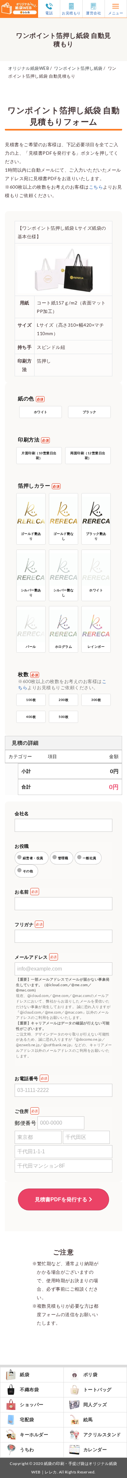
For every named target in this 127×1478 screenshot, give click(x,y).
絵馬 (88, 1419)
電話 (49, 13)
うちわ (27, 1449)
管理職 (63, 858)
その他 (28, 871)
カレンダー (95, 1449)
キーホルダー (34, 1434)
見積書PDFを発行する (61, 1199)
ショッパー (32, 1404)
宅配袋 (27, 1419)
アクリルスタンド (102, 1434)
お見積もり (71, 13)
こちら (96, 187)
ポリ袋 (90, 1374)
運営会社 (93, 13)
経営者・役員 (33, 858)
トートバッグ (97, 1389)
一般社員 (89, 858)
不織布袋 (29, 1389)
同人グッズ (95, 1404)
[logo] (19, 4)
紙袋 (24, 1374)
